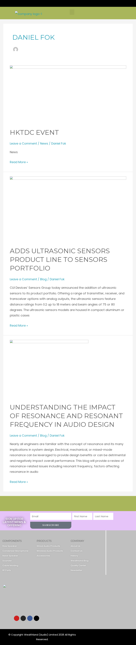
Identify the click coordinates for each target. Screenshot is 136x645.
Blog (43, 279)
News (44, 143)
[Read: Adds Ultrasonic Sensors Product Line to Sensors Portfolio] (68, 209)
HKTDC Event (34, 132)
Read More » (19, 161)
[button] (72, 12)
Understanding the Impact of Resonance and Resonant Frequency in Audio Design (66, 415)
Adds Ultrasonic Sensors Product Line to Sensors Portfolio (60, 259)
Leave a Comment (23, 143)
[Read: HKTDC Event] (68, 94)
